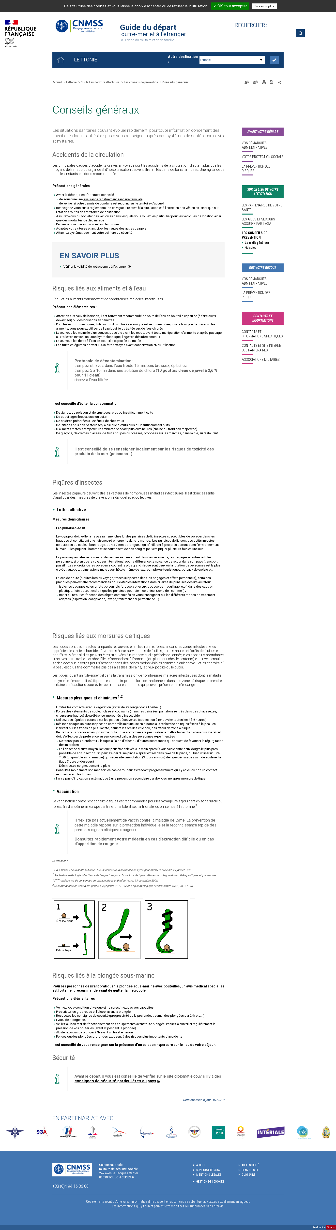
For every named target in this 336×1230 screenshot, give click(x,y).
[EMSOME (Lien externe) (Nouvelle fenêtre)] (326, 1132)
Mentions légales (208, 1174)
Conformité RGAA (208, 1170)
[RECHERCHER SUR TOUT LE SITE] (302, 33)
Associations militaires (261, 360)
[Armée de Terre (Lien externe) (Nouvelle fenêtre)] (68, 1132)
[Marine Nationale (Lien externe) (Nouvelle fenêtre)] (93, 1132)
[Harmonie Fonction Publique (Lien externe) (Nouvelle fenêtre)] (240, 1132)
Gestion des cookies (210, 1181)
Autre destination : (183, 59)
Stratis (331, 1227)
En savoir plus (264, 6)
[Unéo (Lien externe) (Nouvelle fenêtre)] (303, 1132)
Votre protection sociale (262, 157)
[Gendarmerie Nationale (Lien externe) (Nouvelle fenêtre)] (146, 1132)
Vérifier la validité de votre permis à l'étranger (95, 266)
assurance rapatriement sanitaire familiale (112, 199)
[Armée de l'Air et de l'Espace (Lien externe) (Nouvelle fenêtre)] (118, 1132)
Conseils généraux (257, 243)
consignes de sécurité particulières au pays (115, 1081)
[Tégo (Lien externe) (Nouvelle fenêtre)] (218, 1132)
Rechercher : (251, 25)
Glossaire (248, 1174)
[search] (263, 33)
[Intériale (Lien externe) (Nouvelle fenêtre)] (270, 1132)
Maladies (250, 247)
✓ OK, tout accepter (230, 6)
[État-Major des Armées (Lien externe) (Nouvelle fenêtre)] (15, 1132)
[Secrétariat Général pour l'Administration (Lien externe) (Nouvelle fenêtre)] (41, 1132)
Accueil (57, 82)
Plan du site (250, 1170)
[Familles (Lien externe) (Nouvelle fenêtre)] (194, 1132)
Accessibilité (250, 1165)
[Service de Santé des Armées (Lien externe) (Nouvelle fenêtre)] (171, 1132)
